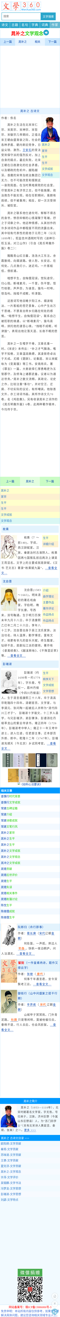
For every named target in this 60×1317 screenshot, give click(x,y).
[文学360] (30, 6)
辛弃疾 (31, 1004)
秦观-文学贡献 (9, 1149)
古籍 (15, 25)
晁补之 (22, 41)
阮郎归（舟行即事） (31, 927)
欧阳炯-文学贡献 (11, 1143)
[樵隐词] (30, 766)
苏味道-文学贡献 (11, 1154)
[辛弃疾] (9, 1012)
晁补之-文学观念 (11, 1171)
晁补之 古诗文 (30, 111)
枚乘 (6, 529)
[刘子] (52, 766)
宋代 (42, 933)
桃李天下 (48, 679)
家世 (3, 496)
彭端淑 (7, 664)
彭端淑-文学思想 (11, 1194)
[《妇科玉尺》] (46, 781)
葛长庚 (31, 933)
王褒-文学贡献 (9, 1160)
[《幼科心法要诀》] (30, 784)
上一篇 (8, 41)
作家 (55, 25)
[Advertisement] (30, 76)
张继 (30, 974)
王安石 (27, 150)
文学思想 (48, 691)
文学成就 (6, 514)
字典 (35, 25)
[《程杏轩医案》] (24, 781)
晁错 (6, 869)
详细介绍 (48, 544)
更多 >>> (30, 1130)
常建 (9, 808)
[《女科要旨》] (35, 781)
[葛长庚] (9, 946)
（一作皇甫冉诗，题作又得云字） (38, 965)
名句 (25, 25)
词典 (45, 25)
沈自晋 (7, 581)
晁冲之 (10, 863)
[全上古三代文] (41, 766)
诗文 (5, 25)
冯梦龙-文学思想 (11, 1188)
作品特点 (48, 614)
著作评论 (48, 608)
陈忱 (6, 905)
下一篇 (52, 41)
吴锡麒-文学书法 (11, 1183)
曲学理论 (48, 596)
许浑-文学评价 (9, 1177)
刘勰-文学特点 (9, 1199)
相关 (37, 41)
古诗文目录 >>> (15, 1138)
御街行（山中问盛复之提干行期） (37, 996)
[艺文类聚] (18, 766)
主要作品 (48, 602)
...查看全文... (16, 655)
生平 (3, 502)
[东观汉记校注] (7, 766)
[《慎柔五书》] (13, 781)
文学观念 (6, 520)
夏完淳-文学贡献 (11, 1166)
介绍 (45, 590)
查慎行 (10, 796)
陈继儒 (8, 911)
